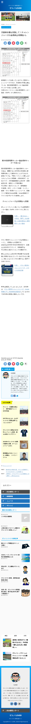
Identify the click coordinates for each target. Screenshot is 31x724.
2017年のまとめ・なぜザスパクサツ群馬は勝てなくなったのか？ (10, 420)
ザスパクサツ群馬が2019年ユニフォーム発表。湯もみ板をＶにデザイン (10, 432)
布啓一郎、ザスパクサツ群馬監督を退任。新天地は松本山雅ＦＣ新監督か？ (10, 591)
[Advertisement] (15, 140)
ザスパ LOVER (15, 8)
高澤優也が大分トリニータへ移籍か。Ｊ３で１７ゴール (10, 455)
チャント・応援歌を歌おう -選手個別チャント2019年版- (10, 409)
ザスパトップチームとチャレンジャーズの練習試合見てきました (19, 655)
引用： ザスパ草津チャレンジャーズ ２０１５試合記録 (21, 268)
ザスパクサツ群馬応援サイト (15, 718)
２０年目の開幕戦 (6, 516)
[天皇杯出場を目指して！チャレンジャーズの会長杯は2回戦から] (17, 43)
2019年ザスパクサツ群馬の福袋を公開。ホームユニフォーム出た (10, 444)
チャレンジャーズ (7, 465)
